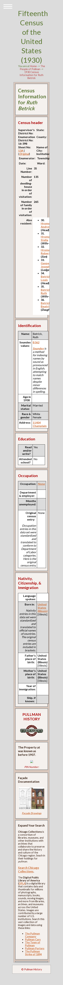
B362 (36, 342)
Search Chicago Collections (28, 869)
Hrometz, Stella (47, 238)
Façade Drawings (31, 813)
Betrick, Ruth (46, 291)
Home (33, 66)
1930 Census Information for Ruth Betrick (31, 75)
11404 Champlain (40, 424)
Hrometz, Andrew (47, 225)
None (41, 483)
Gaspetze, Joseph (47, 264)
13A (20, 150)
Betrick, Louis (46, 278)
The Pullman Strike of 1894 (33, 953)
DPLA (22, 883)
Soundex (38, 348)
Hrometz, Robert (47, 251)
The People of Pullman (32, 68)
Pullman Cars (33, 939)
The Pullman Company (32, 935)
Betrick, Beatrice (46, 304)
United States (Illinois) (43, 608)
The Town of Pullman (32, 944)
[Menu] (8, 6)
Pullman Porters (34, 948)
